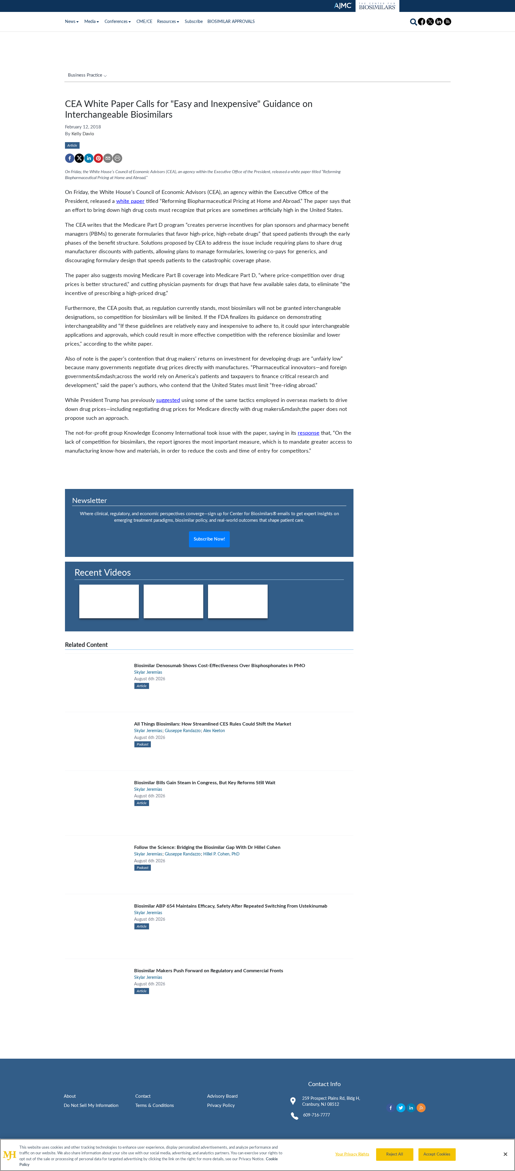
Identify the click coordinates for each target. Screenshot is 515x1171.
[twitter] (79, 158)
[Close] (505, 1154)
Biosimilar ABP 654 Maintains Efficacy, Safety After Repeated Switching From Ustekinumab (230, 906)
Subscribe (194, 22)
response (308, 433)
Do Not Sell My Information (91, 1105)
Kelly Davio (83, 134)
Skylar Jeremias (148, 672)
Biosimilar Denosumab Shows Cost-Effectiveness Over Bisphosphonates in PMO (219, 665)
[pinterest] (98, 158)
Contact (143, 1096)
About (70, 1096)
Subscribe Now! (209, 539)
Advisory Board (222, 1096)
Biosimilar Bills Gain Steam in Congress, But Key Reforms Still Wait (204, 782)
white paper (130, 201)
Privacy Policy (221, 1105)
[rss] (421, 1107)
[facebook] (70, 158)
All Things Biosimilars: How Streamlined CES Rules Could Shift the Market (212, 724)
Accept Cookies (437, 1154)
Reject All (394, 1154)
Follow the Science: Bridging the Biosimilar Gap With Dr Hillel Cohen (207, 847)
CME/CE (144, 22)
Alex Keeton (214, 731)
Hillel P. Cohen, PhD (221, 854)
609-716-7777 (316, 1115)
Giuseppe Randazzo (183, 731)
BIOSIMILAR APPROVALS (231, 22)
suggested (168, 400)
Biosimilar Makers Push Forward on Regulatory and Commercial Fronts (208, 970)
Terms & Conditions (154, 1105)
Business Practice (85, 75)
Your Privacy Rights (352, 1154)
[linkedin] (89, 158)
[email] (108, 158)
